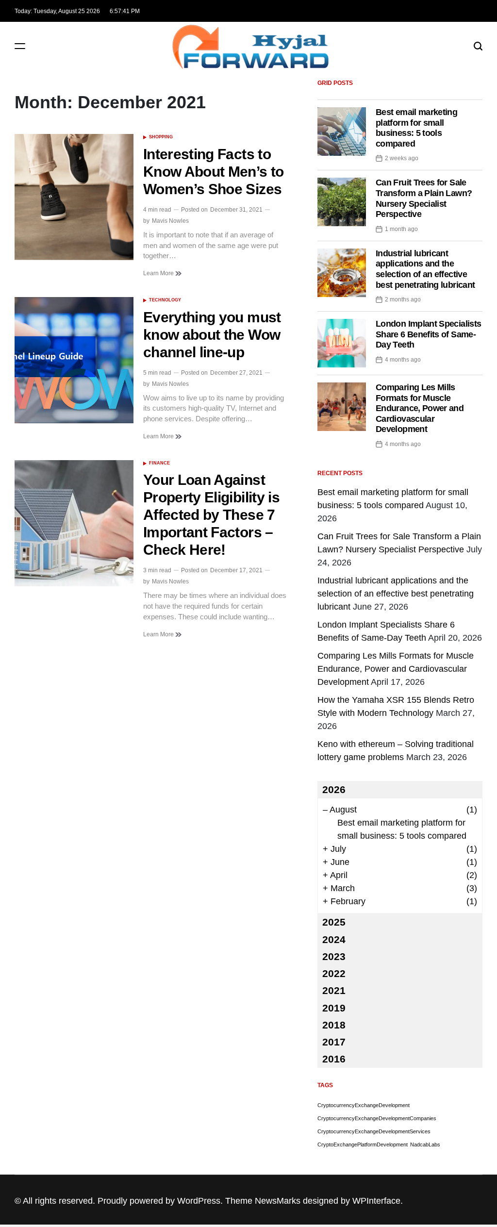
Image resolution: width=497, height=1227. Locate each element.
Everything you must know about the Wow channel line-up (212, 334)
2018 (334, 1024)
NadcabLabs (425, 1144)
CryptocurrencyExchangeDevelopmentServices (374, 1131)
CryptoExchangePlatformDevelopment (362, 1144)
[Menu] (20, 46)
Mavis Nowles (170, 220)
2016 (334, 1058)
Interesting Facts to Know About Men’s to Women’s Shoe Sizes (213, 171)
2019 (334, 1007)
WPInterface (376, 1201)
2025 (334, 922)
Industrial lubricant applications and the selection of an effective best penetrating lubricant (425, 269)
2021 (334, 990)
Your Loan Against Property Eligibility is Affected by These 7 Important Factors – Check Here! (211, 515)
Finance (159, 463)
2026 (334, 789)
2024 (334, 939)
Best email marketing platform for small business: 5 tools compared (416, 128)
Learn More (159, 273)
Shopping (161, 136)
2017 (334, 1041)
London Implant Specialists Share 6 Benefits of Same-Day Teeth (428, 334)
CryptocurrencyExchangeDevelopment (363, 1105)
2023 (334, 956)
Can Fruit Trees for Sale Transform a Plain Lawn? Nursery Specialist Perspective (424, 198)
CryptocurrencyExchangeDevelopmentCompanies (376, 1118)
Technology (165, 300)
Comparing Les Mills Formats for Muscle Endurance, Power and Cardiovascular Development (420, 408)
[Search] (478, 46)
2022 (334, 973)
